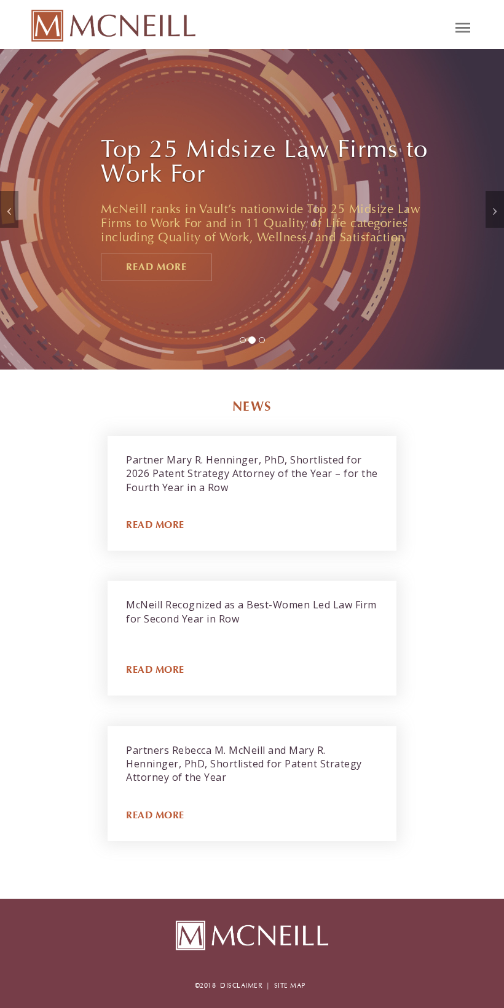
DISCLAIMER (241, 986)
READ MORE (155, 524)
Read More (156, 267)
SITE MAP (289, 986)
